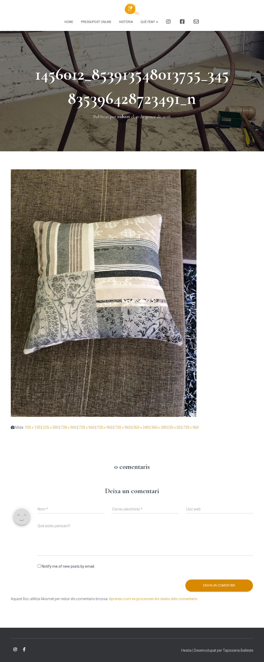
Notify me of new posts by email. (68, 566)
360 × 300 (159, 427)
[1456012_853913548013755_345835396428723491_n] (103, 293)
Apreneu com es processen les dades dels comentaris (153, 599)
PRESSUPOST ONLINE (96, 22)
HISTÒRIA (126, 22)
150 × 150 (32, 427)
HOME (68, 22)
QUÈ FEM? (148, 22)
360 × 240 (141, 427)
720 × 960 (69, 427)
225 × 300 (51, 427)
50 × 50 (175, 427)
